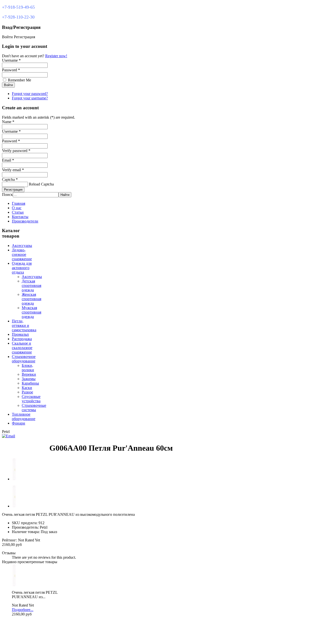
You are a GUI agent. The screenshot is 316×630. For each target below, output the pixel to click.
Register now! (56, 56)
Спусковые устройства (31, 398)
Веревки (29, 374)
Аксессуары (22, 245)
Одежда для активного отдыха (22, 267)
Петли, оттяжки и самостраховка (24, 325)
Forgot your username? (30, 98)
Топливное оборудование (23, 416)
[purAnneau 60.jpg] (14, 585)
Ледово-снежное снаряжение (22, 254)
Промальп (20, 334)
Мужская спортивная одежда (31, 312)
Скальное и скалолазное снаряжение (22, 347)
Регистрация (13, 189)
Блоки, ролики (28, 367)
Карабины (30, 383)
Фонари (18, 423)
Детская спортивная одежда (31, 285)
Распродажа (22, 339)
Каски (27, 388)
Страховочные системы (34, 407)
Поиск (7, 194)
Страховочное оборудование (24, 358)
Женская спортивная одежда (31, 298)
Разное (27, 392)
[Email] (8, 436)
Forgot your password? (30, 94)
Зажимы (29, 379)
